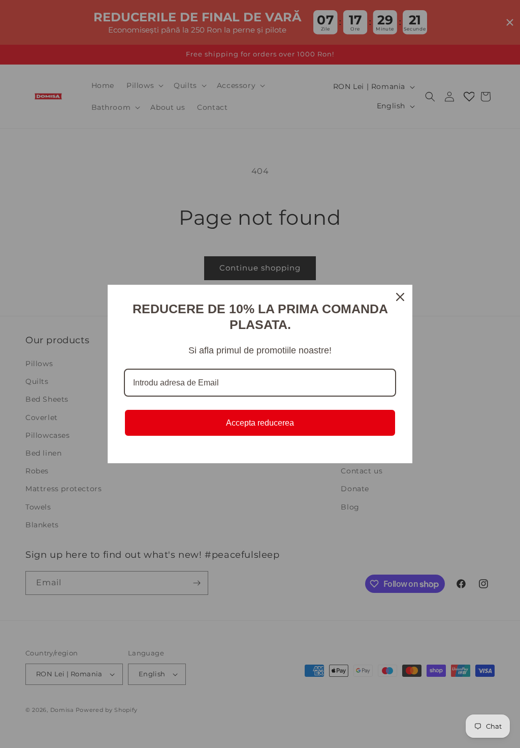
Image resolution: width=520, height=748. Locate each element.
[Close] (400, 297)
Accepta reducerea (260, 422)
